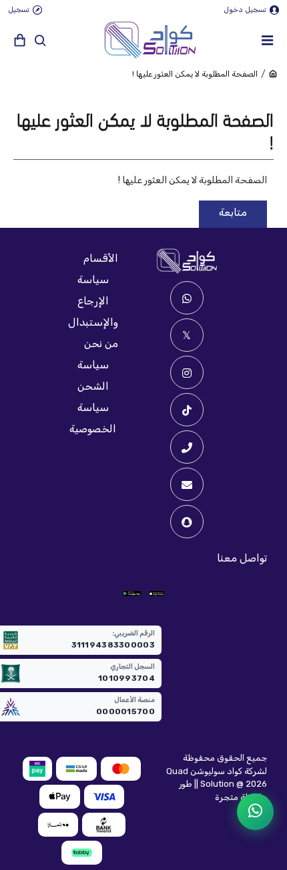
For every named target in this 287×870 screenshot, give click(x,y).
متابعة (233, 212)
